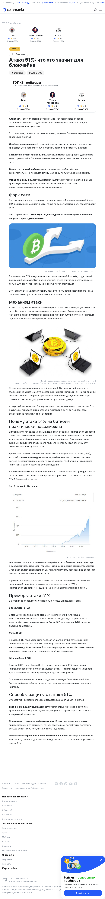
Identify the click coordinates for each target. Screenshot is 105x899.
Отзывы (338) (12, 41)
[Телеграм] (61, 783)
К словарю (20, 54)
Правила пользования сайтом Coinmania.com (23, 788)
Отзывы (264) (35, 41)
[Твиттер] (65, 783)
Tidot (12, 35)
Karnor (58, 35)
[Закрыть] (101, 859)
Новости (6, 783)
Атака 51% (36, 73)
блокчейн (18, 73)
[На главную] (13, 9)
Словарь (42, 783)
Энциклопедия (29, 783)
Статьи (16, 783)
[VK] (56, 783)
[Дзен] (75, 783)
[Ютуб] (71, 783)
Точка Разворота (35, 35)
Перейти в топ (83, 893)
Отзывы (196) (58, 41)
